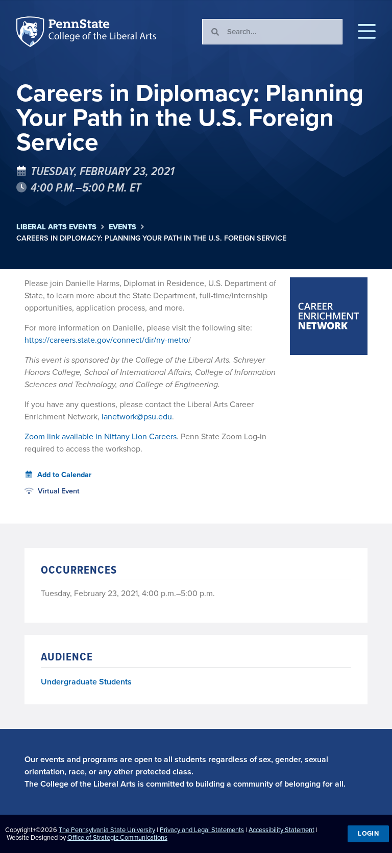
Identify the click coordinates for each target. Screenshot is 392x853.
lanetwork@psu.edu (137, 416)
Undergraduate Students (86, 682)
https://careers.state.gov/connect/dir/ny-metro (106, 340)
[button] (367, 31)
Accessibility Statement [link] (281, 830)
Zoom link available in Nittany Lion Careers (100, 436)
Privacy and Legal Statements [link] (202, 830)
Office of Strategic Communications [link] (117, 837)
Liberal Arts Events (56, 227)
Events (122, 227)
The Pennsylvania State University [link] (107, 830)
